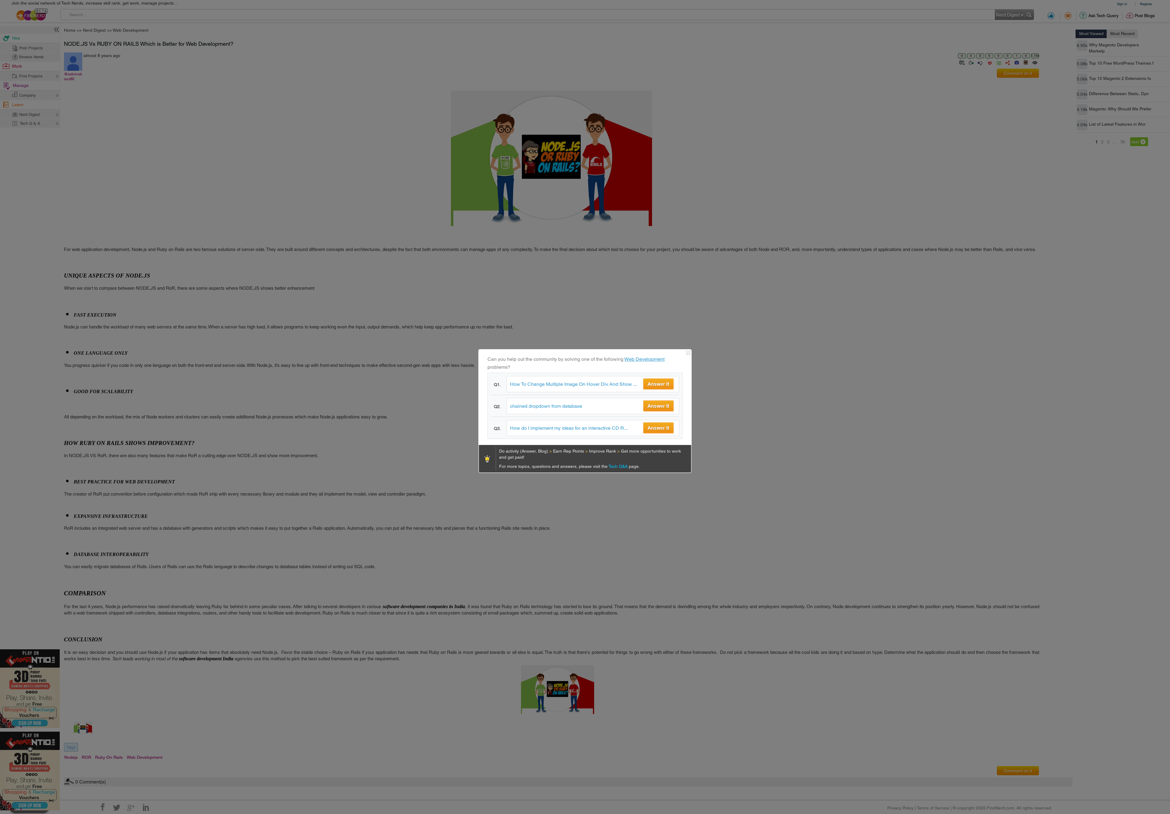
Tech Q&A (618, 466)
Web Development (644, 359)
